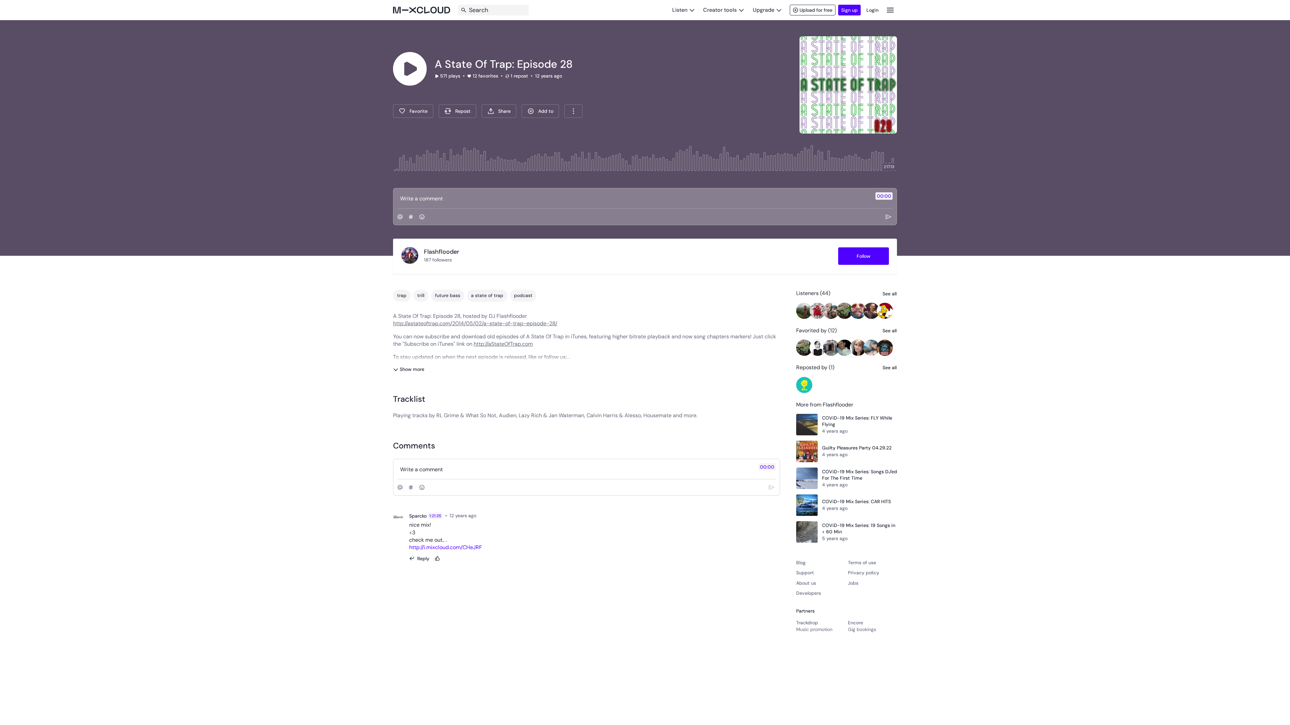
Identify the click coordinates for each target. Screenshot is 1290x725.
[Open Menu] (890, 9)
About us (806, 583)
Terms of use (862, 563)
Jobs (853, 583)
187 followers (438, 260)
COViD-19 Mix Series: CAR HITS (856, 501)
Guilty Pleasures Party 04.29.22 (857, 448)
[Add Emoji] (422, 217)
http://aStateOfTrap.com (503, 343)
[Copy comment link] (480, 516)
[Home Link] (421, 10)
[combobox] (573, 111)
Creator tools (720, 9)
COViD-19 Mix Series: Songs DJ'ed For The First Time (859, 475)
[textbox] (633, 198)
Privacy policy (863, 573)
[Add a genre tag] (411, 217)
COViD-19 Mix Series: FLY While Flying (857, 421)
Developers (808, 593)
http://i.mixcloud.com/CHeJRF (445, 547)
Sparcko (418, 516)
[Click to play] (410, 69)
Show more (412, 369)
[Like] (437, 558)
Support (805, 573)
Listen (679, 9)
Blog (801, 563)
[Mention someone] (400, 217)
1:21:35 (435, 516)
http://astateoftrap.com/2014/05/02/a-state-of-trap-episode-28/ (475, 323)
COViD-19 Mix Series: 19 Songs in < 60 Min (858, 528)
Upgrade (763, 9)
